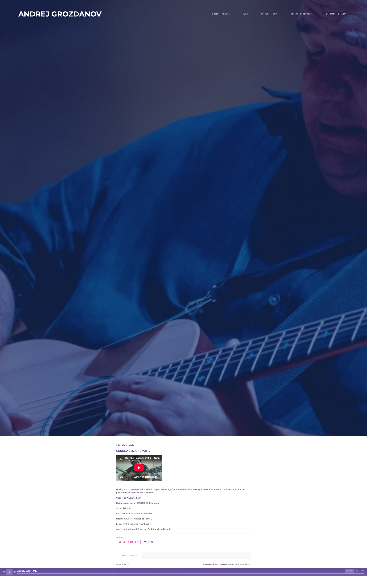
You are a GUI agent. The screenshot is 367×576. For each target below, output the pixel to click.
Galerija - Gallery (336, 14)
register (221, 565)
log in (211, 565)
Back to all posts (125, 445)
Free (350, 571)
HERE (133, 492)
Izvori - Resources (301, 14)
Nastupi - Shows (270, 14)
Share (149, 542)
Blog (245, 14)
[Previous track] (4, 571)
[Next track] (14, 571)
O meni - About (220, 14)
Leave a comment (129, 542)
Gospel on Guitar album (128, 498)
